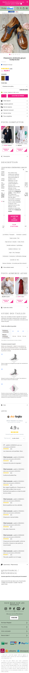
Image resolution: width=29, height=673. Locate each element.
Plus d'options (14, 225)
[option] (3, 78)
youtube (18, 608)
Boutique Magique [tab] (6, 622)
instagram (6, 608)
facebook (14, 608)
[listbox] (14, 78)
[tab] (14, 100)
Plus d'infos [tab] (4, 627)
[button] (10, 54)
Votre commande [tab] (6, 631)
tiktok (23, 608)
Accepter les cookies (14, 218)
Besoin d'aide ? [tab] (5, 635)
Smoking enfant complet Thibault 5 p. (11, 143)
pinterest (10, 608)
